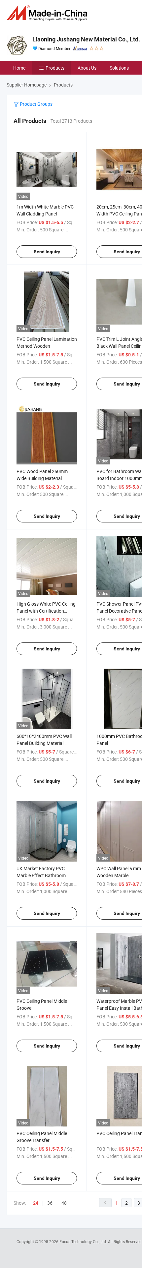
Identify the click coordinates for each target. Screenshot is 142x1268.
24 (35, 1203)
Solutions (119, 68)
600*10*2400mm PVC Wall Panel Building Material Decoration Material (44, 743)
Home (19, 68)
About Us (87, 68)
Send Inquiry (47, 251)
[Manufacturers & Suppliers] (48, 13)
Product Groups (36, 104)
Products (55, 68)
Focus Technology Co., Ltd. (83, 1241)
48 (64, 1203)
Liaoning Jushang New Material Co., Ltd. (86, 39)
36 (50, 1203)
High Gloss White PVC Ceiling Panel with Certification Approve (46, 611)
